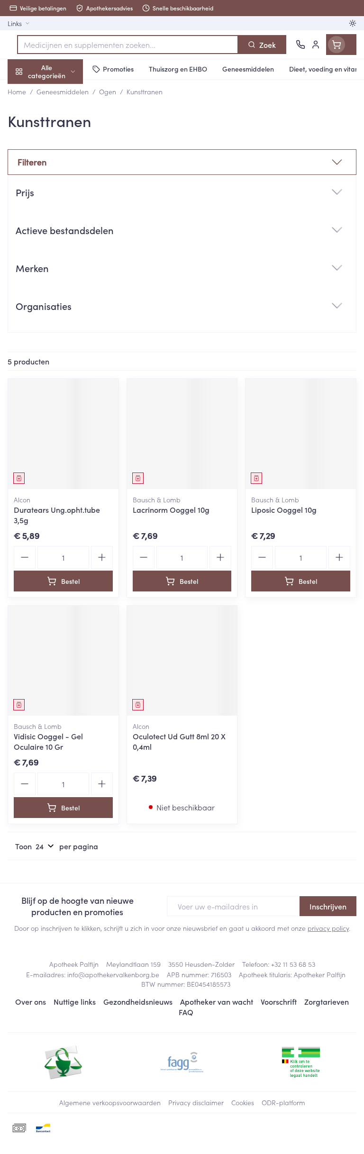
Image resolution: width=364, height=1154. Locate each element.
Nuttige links (75, 1001)
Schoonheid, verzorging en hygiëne (61, 117)
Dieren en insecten (61, 272)
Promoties (25, 91)
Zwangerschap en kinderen (61, 178)
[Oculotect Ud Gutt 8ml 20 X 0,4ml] (182, 661)
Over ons (30, 1001)
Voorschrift (279, 1001)
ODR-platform (283, 1102)
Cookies (242, 1102)
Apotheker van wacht (216, 1001)
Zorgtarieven (326, 1001)
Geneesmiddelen (61, 295)
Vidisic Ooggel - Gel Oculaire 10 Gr (48, 741)
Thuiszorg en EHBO (61, 249)
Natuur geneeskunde (61, 226)
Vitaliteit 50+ (61, 203)
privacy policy (328, 928)
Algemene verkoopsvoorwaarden (110, 1102)
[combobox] (127, 44)
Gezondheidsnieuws (138, 1001)
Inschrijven (327, 906)
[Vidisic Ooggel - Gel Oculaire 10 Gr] (63, 661)
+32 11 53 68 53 (293, 964)
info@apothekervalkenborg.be (113, 974)
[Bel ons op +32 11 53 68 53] (300, 44)
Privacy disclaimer (196, 1102)
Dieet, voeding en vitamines (61, 147)
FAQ (186, 1012)
